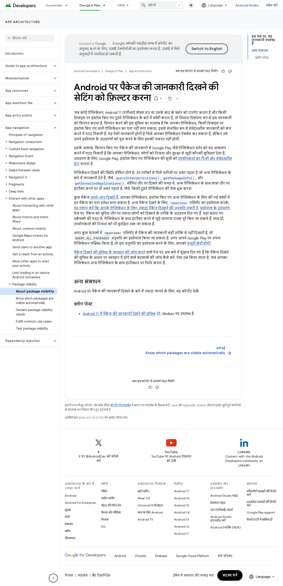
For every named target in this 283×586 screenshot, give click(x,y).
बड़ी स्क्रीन (143, 491)
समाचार (69, 524)
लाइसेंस (83, 575)
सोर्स (67, 517)
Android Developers (86, 71)
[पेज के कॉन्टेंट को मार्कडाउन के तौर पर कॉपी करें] (170, 98)
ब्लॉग (68, 531)
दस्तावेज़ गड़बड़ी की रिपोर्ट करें (261, 503)
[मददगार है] (223, 71)
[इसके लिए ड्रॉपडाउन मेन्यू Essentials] (68, 5)
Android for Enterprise (80, 503)
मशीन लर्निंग (108, 498)
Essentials (54, 5)
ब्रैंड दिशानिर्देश (101, 575)
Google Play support (261, 512)
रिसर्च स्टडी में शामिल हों (259, 519)
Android (70, 496)
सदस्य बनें (230, 575)
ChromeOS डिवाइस (150, 505)
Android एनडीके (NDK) (225, 527)
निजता (105, 519)
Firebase (161, 556)
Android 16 (181, 498)
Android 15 (181, 505)
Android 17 (181, 491)
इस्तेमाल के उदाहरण (215, 208)
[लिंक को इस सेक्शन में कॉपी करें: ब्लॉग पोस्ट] (96, 304)
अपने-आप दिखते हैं (104, 197)
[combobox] (161, 5)
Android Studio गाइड (224, 496)
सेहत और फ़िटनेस (111, 505)
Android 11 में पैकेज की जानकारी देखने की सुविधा (119, 314)
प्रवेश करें (272, 5)
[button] (26, 65)
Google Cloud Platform (192, 556)
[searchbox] (29, 38)
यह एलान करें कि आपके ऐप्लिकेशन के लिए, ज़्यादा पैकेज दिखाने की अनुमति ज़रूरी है (136, 208)
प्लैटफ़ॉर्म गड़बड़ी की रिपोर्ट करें (261, 493)
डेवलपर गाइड (218, 503)
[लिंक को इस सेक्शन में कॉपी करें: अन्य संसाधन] (105, 282)
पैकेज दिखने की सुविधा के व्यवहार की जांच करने (109, 252)
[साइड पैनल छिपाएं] (53, 578)
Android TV (145, 519)
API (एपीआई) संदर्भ (221, 510)
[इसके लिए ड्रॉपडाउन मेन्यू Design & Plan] (106, 5)
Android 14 (181, 512)
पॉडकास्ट (70, 538)
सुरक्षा (68, 510)
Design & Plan (90, 5)
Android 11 (181, 534)
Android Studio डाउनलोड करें (220, 518)
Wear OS (144, 498)
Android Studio (247, 5)
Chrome (140, 556)
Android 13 (181, 519)
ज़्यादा (121, 5)
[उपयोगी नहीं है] (230, 71)
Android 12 (181, 527)
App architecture (22, 22)
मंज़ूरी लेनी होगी (198, 243)
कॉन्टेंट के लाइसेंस (120, 405)
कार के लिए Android (150, 512)
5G (103, 527)
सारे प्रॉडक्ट (225, 556)
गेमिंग (104, 491)
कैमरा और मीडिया (111, 512)
